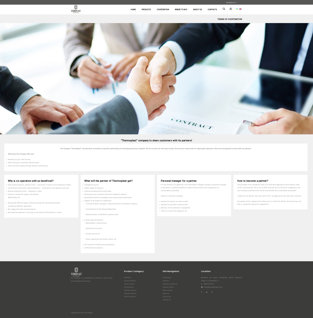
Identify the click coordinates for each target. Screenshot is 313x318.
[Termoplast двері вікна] (76, 9)
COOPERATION (163, 9)
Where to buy (167, 290)
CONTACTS (212, 9)
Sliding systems (130, 290)
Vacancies (167, 296)
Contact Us (167, 300)
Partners (166, 281)
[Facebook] (203, 292)
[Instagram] (213, 292)
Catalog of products (170, 284)
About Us (166, 293)
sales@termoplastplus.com (213, 287)
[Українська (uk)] (237, 9)
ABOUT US (197, 9)
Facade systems (130, 293)
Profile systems (130, 296)
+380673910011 (208, 284)
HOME (133, 9)
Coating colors (168, 287)
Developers (167, 277)
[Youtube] (208, 292)
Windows (127, 277)
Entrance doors (130, 281)
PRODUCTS (146, 9)
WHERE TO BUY (181, 9)
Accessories (129, 287)
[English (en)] (240, 9)
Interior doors (129, 284)
